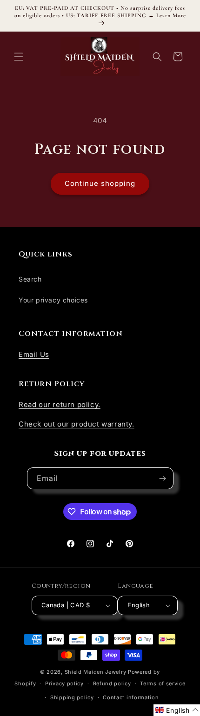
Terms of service (162, 683)
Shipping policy (72, 697)
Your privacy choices (53, 300)
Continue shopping (100, 183)
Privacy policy (64, 683)
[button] (18, 56)
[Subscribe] (163, 478)
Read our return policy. (59, 404)
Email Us (34, 354)
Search (30, 279)
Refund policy (112, 683)
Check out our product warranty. (76, 424)
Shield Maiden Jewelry (96, 672)
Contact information (131, 697)
